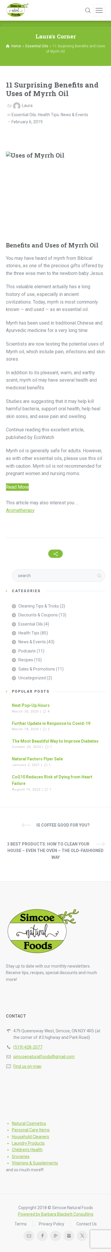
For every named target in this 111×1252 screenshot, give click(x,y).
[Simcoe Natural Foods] (17, 10)
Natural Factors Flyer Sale (37, 759)
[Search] (87, 10)
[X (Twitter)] (82, 1236)
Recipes (25, 659)
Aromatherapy (20, 510)
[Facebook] (42, 1236)
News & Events (74, 114)
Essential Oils (24, 114)
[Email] (28, 1236)
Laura (27, 105)
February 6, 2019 (27, 121)
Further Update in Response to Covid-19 (51, 723)
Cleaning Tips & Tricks (38, 606)
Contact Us (86, 1224)
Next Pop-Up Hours (31, 705)
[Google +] (55, 1236)
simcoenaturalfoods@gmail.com (44, 1056)
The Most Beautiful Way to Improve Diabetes (55, 741)
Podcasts (27, 651)
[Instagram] (68, 1236)
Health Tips (48, 114)
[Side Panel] (99, 10)
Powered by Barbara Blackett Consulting (55, 1214)
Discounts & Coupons (38, 615)
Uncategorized (32, 678)
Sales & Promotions (36, 669)
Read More (17, 487)
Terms (21, 1224)
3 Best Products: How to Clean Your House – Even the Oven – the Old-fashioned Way (55, 851)
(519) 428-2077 (27, 1047)
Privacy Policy (51, 1224)
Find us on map (27, 1066)
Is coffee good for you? (63, 825)
